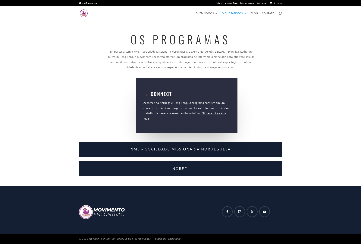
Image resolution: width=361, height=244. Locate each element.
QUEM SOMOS (205, 13)
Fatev (219, 3)
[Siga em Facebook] (227, 211)
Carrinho (261, 3)
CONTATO (268, 13)
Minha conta (247, 3)
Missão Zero (230, 3)
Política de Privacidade (167, 238)
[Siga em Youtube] (264, 211)
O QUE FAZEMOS (232, 13)
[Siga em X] (252, 211)
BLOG (254, 13)
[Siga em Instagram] (239, 211)
